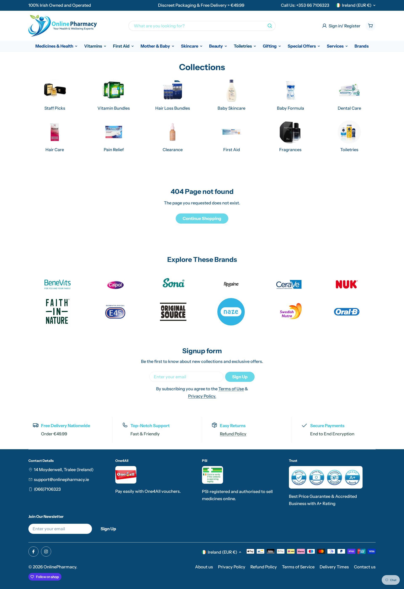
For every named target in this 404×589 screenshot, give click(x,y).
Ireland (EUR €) (356, 5)
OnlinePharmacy (60, 566)
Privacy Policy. (202, 396)
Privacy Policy (231, 566)
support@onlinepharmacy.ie (61, 479)
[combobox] (202, 26)
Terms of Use (231, 388)
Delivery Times (334, 566)
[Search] (269, 25)
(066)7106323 (47, 489)
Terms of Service (298, 566)
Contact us (365, 566)
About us (204, 566)
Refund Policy (233, 433)
